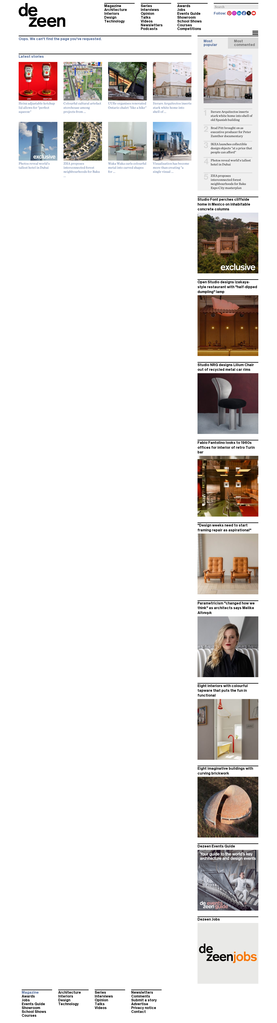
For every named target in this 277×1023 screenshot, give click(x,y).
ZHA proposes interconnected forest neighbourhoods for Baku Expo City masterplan (228, 182)
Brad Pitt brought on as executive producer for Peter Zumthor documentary (231, 132)
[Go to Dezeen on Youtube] (253, 13)
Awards (183, 6)
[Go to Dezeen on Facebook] (244, 13)
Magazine (112, 6)
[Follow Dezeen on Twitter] (249, 13)
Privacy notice (143, 1008)
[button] (255, 33)
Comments (140, 996)
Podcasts (149, 29)
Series (146, 6)
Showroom (186, 17)
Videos (147, 21)
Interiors (111, 13)
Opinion (147, 13)
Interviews (150, 10)
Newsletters (152, 25)
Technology (114, 21)
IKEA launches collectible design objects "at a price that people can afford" (231, 148)
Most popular (210, 43)
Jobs (181, 10)
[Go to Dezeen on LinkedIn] (239, 13)
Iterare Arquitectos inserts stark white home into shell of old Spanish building (231, 116)
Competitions (189, 29)
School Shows (189, 21)
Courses (184, 25)
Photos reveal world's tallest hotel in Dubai (231, 162)
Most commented (244, 43)
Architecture (115, 10)
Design (110, 17)
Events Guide (189, 13)
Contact (138, 1011)
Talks (146, 17)
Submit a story (144, 1000)
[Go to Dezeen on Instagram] (234, 13)
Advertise (139, 1004)
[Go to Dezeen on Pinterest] (229, 13)
